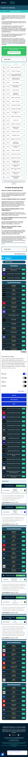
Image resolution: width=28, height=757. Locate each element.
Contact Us (16, 744)
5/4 (21, 622)
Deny (14, 403)
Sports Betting (23, 745)
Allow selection (14, 399)
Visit (23, 269)
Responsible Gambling (6, 742)
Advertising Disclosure (20, 253)
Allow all (14, 395)
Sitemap (9, 745)
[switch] (25, 378)
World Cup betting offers (9, 43)
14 (13, 183)
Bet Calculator (20, 742)
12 (22, 181)
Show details (21, 391)
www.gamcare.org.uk (18, 738)
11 (20, 181)
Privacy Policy (4, 745)
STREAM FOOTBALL (14, 52)
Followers (9, 257)
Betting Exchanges (9, 743)
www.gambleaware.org (9, 738)
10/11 (21, 579)
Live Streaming (7, 11)
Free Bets (14, 746)
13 (24, 181)
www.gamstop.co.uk (14, 739)
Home (2, 11)
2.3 (21, 602)
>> (15, 183)
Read (20, 485)
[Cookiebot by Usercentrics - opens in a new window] (21, 352)
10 (18, 181)
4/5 (21, 490)
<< (3, 181)
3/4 (21, 512)
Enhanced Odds (17, 743)
